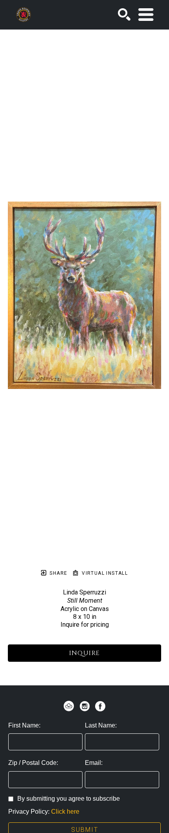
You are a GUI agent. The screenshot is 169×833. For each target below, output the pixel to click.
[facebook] (100, 706)
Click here (65, 811)
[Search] (124, 14)
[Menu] (145, 14)
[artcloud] (69, 706)
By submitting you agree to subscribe (68, 798)
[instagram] (84, 706)
